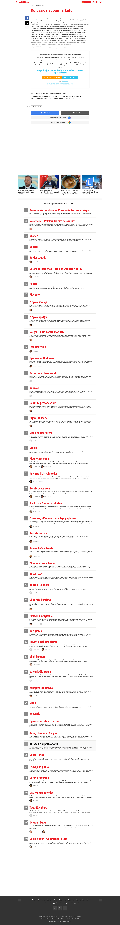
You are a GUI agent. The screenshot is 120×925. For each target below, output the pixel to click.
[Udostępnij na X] (27, 23)
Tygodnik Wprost (36, 106)
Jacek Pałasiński (36, 526)
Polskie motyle (38, 533)
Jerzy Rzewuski (36, 800)
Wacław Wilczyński (36, 511)
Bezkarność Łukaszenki (43, 373)
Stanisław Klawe (49, 831)
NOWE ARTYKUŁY (60, 84)
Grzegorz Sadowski (36, 664)
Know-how (35, 574)
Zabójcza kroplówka (41, 687)
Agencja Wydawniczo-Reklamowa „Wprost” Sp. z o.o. (57, 916)
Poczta (33, 283)
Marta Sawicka (35, 785)
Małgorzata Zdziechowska (38, 481)
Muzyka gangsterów (41, 792)
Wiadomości (36, 900)
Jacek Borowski (36, 440)
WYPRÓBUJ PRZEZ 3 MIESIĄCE (51, 78)
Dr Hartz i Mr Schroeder (43, 473)
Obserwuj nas (58, 118)
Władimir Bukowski (36, 649)
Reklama (62, 903)
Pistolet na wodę (39, 458)
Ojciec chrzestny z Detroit (44, 721)
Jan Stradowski (36, 592)
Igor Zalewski (35, 325)
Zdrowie (49, 900)
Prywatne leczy (38, 417)
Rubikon (34, 388)
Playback (34, 294)
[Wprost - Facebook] (55, 908)
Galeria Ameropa (39, 777)
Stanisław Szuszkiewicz (37, 381)
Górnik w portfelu (39, 488)
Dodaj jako (57, 122)
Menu (32, 702)
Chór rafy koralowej (40, 599)
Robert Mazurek (36, 310)
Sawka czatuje (37, 257)
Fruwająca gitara (39, 766)
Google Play (72, 98)
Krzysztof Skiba (36, 846)
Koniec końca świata (41, 548)
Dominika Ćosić (48, 649)
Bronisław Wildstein (36, 276)
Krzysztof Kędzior (36, 680)
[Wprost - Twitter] (60, 908)
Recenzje (34, 713)
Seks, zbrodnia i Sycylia (43, 733)
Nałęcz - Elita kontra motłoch (46, 331)
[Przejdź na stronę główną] (16, 2)
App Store (65, 98)
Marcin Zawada (36, 815)
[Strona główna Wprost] (23, 2)
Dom (65, 900)
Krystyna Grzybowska (37, 411)
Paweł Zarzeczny (36, 541)
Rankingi (85, 900)
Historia (78, 900)
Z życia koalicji (38, 302)
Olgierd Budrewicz (36, 556)
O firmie (42, 903)
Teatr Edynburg (38, 807)
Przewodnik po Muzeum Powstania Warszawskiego (59, 210)
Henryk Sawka (35, 261)
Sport (55, 900)
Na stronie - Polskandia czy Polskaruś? (52, 221)
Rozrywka (71, 900)
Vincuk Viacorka (36, 396)
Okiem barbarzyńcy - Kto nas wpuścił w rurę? (55, 268)
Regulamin (67, 903)
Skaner (33, 236)
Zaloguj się (65, 81)
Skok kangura (37, 656)
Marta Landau (35, 624)
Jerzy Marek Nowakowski (37, 366)
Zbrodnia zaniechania (42, 563)
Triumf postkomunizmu (43, 641)
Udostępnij (46, 113)
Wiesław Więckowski (47, 624)
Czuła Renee (36, 754)
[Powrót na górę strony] (100, 900)
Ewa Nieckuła (35, 609)
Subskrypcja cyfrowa (54, 903)
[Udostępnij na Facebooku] (27, 18)
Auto (60, 900)
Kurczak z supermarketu (43, 744)
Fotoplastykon (37, 346)
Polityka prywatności (75, 903)
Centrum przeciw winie (42, 403)
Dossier (33, 246)
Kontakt (47, 903)
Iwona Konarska (36, 425)
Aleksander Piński (36, 466)
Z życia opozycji (38, 317)
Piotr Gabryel (35, 229)
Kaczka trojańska (39, 584)
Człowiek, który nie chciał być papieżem (52, 518)
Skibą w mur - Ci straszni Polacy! (48, 838)
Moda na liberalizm (40, 432)
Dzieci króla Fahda (40, 671)
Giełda (33, 447)
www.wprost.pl (62, 921)
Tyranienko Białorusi (41, 358)
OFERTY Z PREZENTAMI (70, 78)
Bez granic (35, 630)
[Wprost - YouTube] (65, 908)
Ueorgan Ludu (37, 822)
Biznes (44, 900)
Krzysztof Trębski (47, 466)
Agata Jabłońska (36, 695)
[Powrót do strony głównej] (19, 900)
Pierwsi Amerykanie (41, 616)
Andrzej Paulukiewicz (37, 831)
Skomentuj (76, 113)
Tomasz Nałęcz (36, 339)
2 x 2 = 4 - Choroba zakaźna (45, 503)
